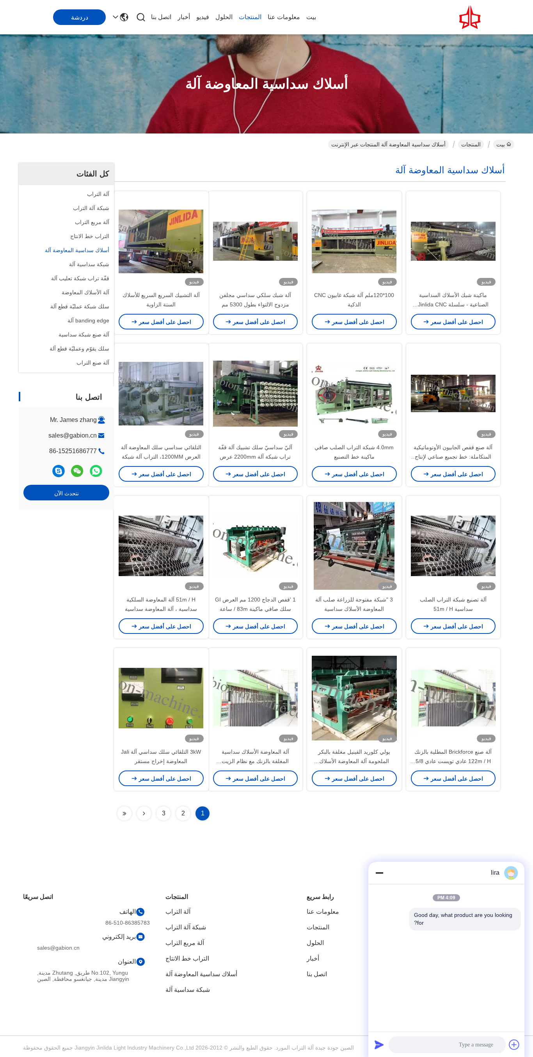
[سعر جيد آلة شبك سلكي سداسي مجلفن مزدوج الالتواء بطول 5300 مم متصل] (255, 241)
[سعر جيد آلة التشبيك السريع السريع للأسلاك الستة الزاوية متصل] (161, 241)
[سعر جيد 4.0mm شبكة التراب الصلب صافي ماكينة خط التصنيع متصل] (354, 393)
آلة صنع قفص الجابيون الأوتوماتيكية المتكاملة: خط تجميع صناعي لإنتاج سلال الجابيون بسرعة (453, 456)
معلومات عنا (284, 17)
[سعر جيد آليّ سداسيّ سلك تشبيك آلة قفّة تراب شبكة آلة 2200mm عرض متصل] (255, 393)
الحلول (224, 17)
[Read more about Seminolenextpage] (144, 813)
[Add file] (514, 1044)
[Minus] (379, 872)
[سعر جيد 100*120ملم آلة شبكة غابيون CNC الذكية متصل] (354, 241)
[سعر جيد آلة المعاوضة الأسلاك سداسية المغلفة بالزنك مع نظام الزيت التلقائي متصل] (255, 697)
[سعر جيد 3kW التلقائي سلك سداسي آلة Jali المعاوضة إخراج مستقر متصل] (161, 697)
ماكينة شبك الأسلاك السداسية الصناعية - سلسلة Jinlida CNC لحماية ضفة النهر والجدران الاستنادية (453, 304)
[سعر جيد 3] (354, 545)
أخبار (184, 17)
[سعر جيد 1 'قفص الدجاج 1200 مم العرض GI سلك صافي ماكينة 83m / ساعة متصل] (255, 545)
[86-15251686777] (59, 471)
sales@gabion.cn (72, 435)
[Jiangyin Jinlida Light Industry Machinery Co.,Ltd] (471, 17)
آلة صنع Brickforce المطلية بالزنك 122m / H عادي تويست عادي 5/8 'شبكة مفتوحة (453, 761)
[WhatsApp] (96, 471)
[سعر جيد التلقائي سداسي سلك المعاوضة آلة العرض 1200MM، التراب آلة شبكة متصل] (161, 393)
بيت (311, 17)
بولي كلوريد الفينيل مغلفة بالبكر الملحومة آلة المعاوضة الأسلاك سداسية (354, 761)
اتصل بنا (161, 17)
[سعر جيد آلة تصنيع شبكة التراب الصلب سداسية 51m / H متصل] (453, 545)
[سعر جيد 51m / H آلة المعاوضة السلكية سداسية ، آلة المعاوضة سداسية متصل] (161, 545)
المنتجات (250, 17)
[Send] (379, 1044)
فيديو (202, 17)
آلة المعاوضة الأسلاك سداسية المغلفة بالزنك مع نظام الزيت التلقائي (255, 761)
